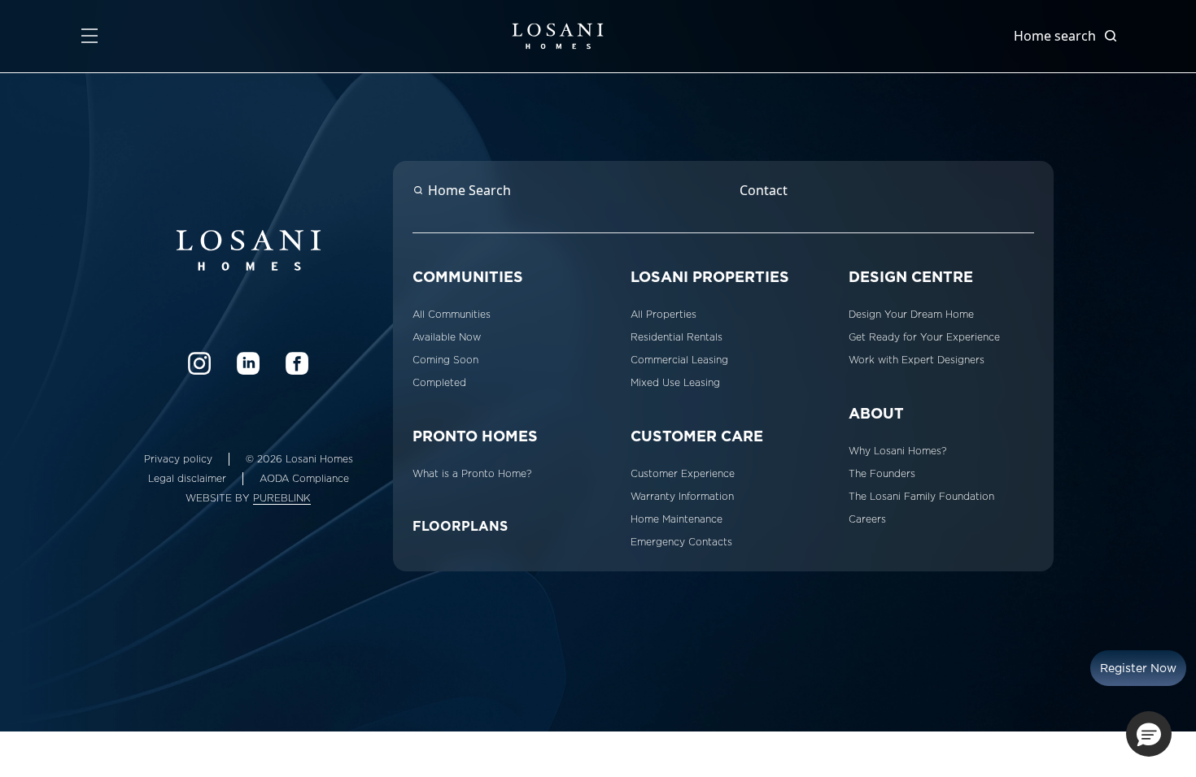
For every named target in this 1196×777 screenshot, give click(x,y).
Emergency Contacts (681, 542)
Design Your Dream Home (911, 314)
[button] (1149, 734)
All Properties (663, 314)
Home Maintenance (676, 519)
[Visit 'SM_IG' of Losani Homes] (199, 363)
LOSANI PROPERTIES (710, 276)
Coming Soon (445, 360)
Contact (764, 190)
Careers (867, 519)
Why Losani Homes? (897, 451)
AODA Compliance (304, 478)
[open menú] (89, 36)
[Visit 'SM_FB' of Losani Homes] (297, 363)
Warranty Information (682, 496)
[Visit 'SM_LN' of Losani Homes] (248, 363)
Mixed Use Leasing (675, 382)
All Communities (451, 314)
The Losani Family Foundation (921, 496)
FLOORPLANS (460, 526)
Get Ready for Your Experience (924, 337)
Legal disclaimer (187, 478)
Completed (439, 382)
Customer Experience (683, 474)
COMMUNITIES (467, 276)
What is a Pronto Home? (471, 474)
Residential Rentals (676, 337)
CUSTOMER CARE (697, 436)
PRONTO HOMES (475, 436)
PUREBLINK (282, 498)
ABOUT (876, 413)
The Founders (882, 474)
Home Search (469, 190)
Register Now (1138, 668)
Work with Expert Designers (916, 360)
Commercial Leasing (679, 360)
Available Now (446, 337)
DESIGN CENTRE (911, 276)
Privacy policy (178, 459)
